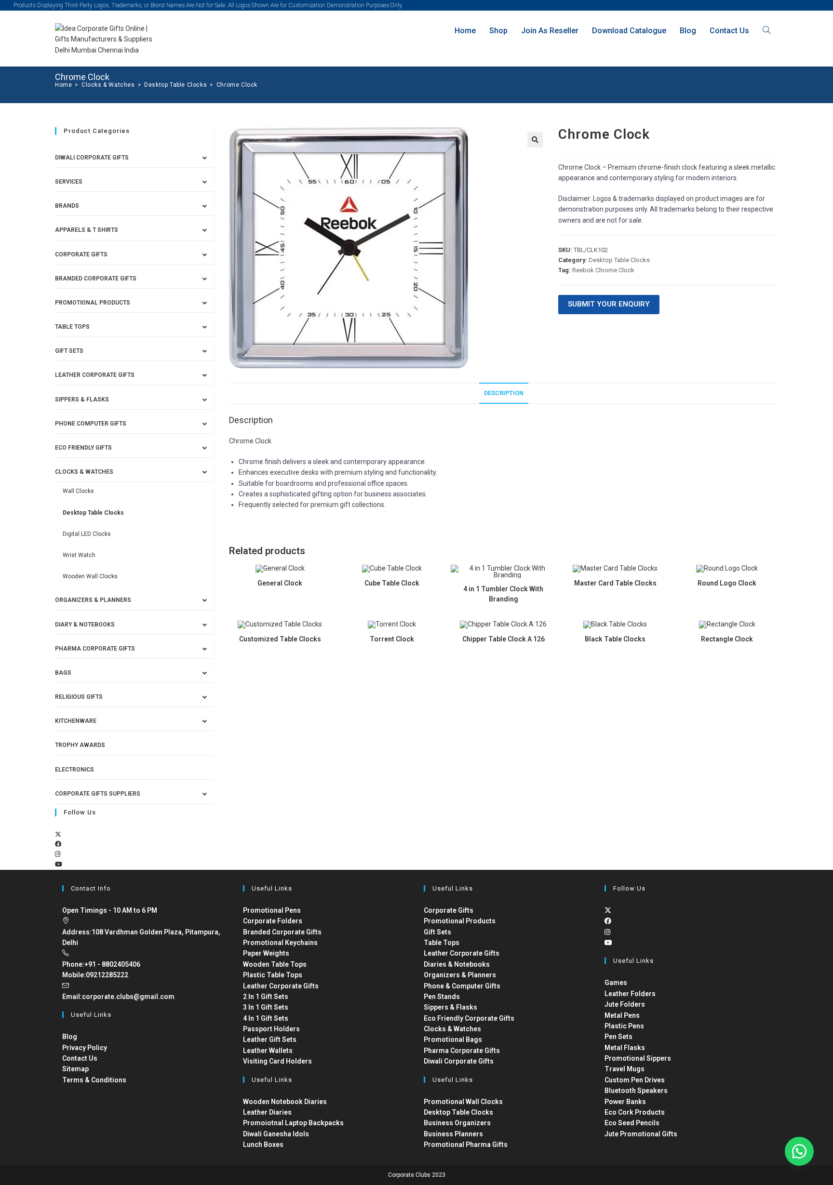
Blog (69, 1036)
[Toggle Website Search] (766, 30)
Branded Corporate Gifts (282, 932)
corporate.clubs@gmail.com (128, 996)
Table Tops (72, 326)
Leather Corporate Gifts (94, 375)
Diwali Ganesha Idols (276, 1134)
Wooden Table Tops (275, 964)
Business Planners (453, 1134)
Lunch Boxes (263, 1144)
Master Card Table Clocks (615, 583)
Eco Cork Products (635, 1112)
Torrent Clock (392, 639)
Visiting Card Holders (277, 1061)
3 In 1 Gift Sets (265, 1007)
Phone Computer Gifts (90, 423)
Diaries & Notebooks (457, 964)
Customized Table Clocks (280, 639)
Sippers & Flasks (82, 399)
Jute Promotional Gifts (641, 1134)
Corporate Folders (272, 921)
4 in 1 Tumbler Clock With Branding (503, 594)
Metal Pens (622, 1015)
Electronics (74, 769)
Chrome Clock (236, 84)
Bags (63, 672)
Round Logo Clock (727, 583)
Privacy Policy (84, 1048)
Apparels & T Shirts (86, 229)
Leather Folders (630, 994)
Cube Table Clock (391, 583)
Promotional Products (92, 302)
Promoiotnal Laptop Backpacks (293, 1123)
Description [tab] (504, 393)
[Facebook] (58, 844)
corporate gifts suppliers (97, 793)
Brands (67, 205)
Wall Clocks (78, 491)
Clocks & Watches (84, 471)
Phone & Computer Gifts (462, 986)
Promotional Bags (453, 1039)
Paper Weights (266, 953)
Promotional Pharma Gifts (466, 1144)
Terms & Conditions (94, 1080)
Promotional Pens (272, 910)
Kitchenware (75, 721)
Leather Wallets (268, 1050)
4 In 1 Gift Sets (265, 1018)
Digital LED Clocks (87, 534)
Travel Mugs (625, 1069)
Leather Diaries (267, 1112)
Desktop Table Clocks (619, 260)
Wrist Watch (79, 555)
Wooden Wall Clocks (90, 576)
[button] (535, 139)
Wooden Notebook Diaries (285, 1101)
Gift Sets (69, 350)
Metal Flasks (625, 1048)
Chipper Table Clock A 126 (503, 639)
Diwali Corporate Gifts (92, 157)
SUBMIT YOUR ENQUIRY (609, 304)
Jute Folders (625, 1004)
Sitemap (75, 1069)
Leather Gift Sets (269, 1039)
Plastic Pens (624, 1026)
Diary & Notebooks (85, 624)
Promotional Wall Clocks (463, 1101)
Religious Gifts (79, 696)
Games (616, 982)
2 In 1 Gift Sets (265, 996)
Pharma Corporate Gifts (95, 648)
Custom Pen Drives (635, 1080)
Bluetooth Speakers (636, 1090)
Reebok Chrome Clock (603, 270)
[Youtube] (58, 864)
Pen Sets (618, 1036)
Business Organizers (457, 1123)
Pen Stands (442, 996)
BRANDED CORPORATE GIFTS (95, 278)
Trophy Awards (80, 745)
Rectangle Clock (727, 639)
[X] (58, 834)
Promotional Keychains (280, 942)
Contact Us (79, 1058)
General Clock (279, 583)
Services (68, 181)
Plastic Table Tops (272, 975)
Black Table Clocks (615, 639)
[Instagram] (57, 854)
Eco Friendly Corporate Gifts (469, 1018)
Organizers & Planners (93, 600)
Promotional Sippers (638, 1058)
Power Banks (625, 1101)
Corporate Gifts (81, 254)
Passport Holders (271, 1029)
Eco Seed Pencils (632, 1123)
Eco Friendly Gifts (83, 447)
